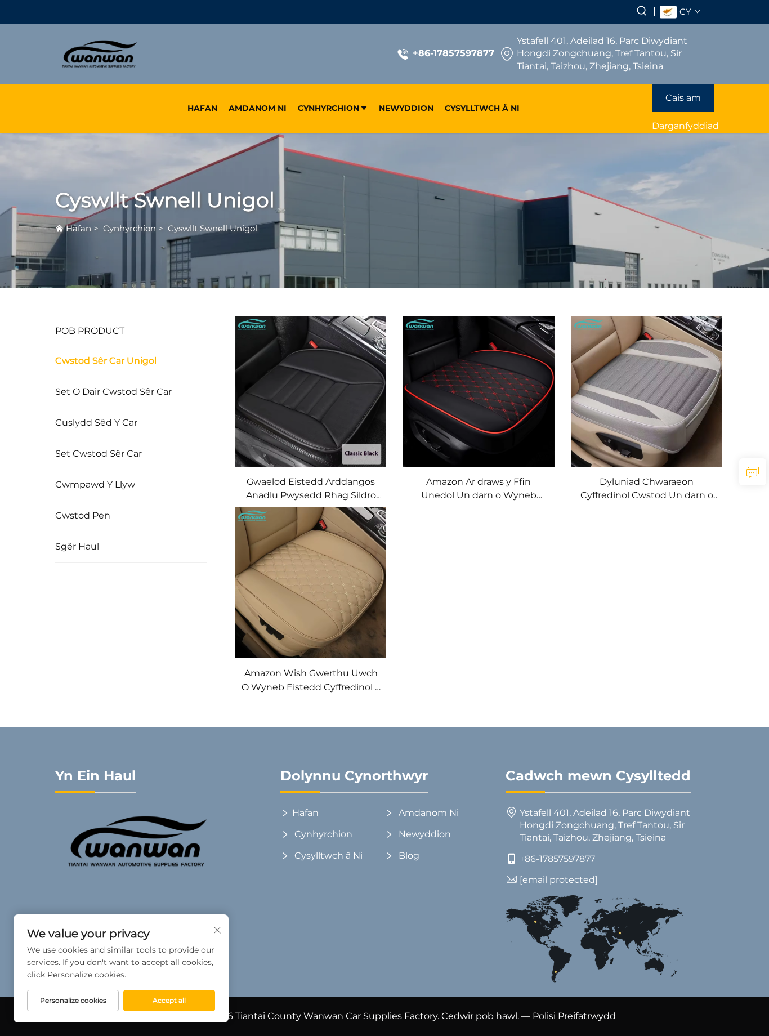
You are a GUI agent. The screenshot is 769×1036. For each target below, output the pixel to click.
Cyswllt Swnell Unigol (212, 228)
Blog (407, 855)
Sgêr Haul (77, 546)
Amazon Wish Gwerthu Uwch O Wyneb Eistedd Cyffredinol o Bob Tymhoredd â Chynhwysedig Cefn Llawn (311, 681)
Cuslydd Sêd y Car (96, 422)
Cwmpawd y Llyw (95, 484)
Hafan (202, 108)
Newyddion (406, 108)
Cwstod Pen (82, 515)
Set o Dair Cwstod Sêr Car (113, 391)
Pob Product (89, 330)
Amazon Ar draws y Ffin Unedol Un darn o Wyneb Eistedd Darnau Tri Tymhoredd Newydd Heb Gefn (479, 489)
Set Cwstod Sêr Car (98, 453)
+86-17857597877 (453, 53)
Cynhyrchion (328, 108)
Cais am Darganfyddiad (683, 102)
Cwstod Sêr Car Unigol (106, 360)
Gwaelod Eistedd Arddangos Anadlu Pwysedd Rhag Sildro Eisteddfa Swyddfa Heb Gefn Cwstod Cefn (311, 489)
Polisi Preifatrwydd (574, 1016)
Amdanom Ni (258, 108)
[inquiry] (752, 471)
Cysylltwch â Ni (482, 108)
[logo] (98, 54)
